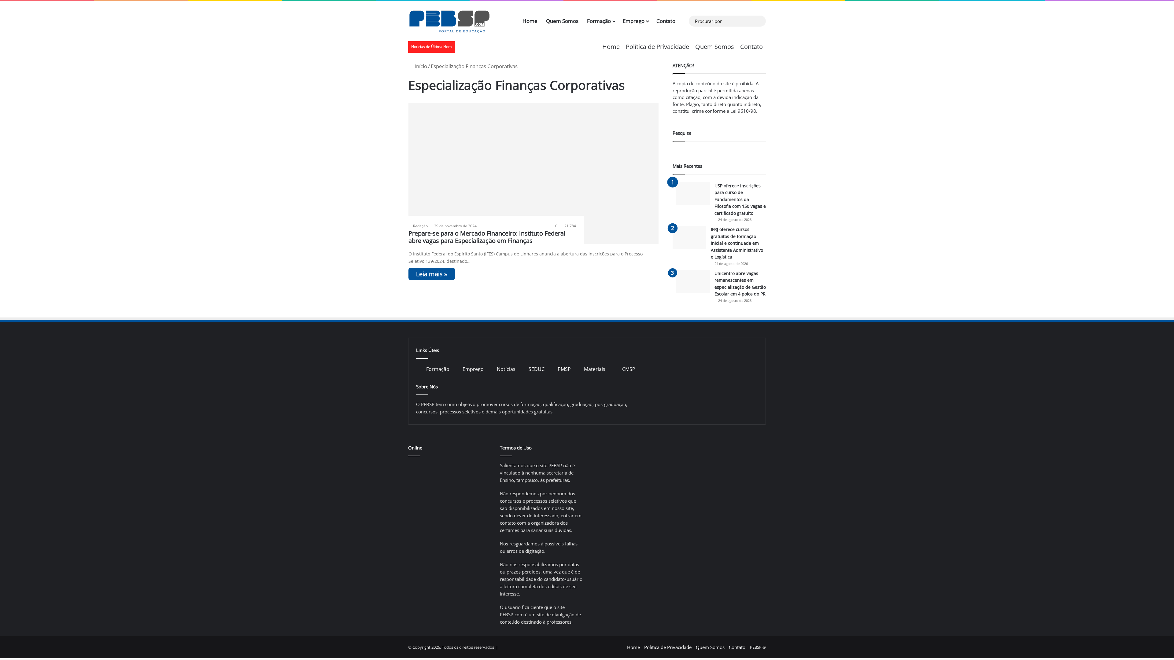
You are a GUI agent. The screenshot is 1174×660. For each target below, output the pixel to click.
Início (420, 66)
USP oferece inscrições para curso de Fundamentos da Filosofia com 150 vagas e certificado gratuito (740, 199)
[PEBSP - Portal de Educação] (449, 21)
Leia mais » (431, 274)
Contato (665, 20)
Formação (599, 20)
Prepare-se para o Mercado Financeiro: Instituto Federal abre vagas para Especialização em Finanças (486, 237)
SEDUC (537, 369)
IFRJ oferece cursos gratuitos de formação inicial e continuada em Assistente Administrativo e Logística (737, 243)
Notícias (506, 369)
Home (529, 20)
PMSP (564, 369)
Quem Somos (562, 20)
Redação (420, 226)
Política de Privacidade (657, 46)
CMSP (628, 369)
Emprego (633, 20)
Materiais (594, 369)
